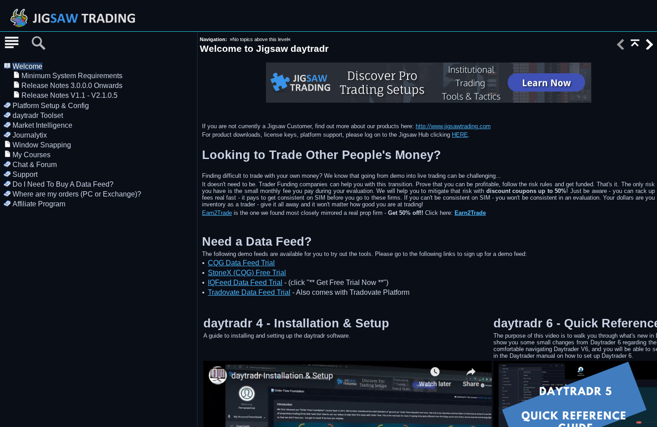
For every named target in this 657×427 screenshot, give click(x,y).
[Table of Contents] (11, 43)
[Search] (38, 43)
